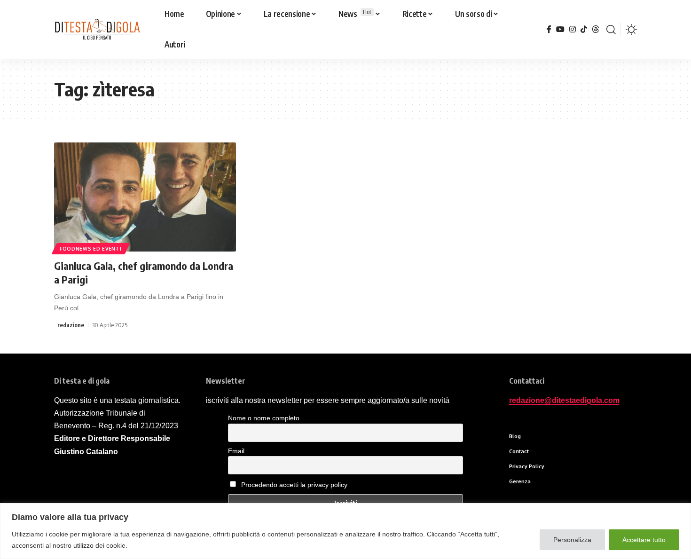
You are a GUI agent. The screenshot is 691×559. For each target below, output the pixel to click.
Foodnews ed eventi (91, 249)
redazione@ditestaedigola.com (564, 400)
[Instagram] (572, 29)
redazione (70, 325)
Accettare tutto (644, 539)
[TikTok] (583, 29)
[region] (345, 531)
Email (236, 451)
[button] (611, 30)
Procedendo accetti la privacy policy (294, 484)
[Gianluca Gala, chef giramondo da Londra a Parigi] (145, 197)
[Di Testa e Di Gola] (97, 30)
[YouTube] (560, 29)
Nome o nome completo (263, 418)
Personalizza (572, 539)
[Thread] (595, 29)
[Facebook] (549, 29)
